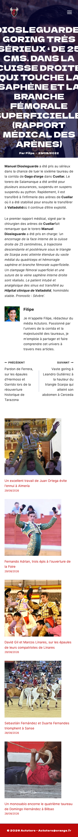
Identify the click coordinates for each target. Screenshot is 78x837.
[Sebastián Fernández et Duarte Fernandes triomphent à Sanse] (39, 689)
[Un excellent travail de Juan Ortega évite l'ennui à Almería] (39, 446)
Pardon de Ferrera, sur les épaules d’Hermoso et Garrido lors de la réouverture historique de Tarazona (19, 381)
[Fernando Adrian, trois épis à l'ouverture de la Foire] (39, 527)
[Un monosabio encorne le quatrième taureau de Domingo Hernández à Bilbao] (39, 769)
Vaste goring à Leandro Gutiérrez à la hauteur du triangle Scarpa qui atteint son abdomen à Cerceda (57, 379)
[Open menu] (69, 12)
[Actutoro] (14, 12)
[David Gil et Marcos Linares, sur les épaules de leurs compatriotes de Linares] (39, 608)
